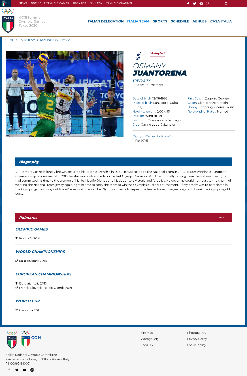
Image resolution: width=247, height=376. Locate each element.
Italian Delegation (105, 21)
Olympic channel (119, 3)
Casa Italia (221, 21)
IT (242, 3)
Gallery (96, 3)
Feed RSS (148, 345)
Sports (160, 21)
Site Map (147, 333)
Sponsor (79, 3)
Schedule (180, 21)
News (23, 3)
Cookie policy (196, 345)
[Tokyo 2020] (28, 21)
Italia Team (138, 21)
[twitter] (194, 3)
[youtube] (201, 3)
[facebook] (188, 3)
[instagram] (207, 3)
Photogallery (196, 333)
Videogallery (150, 339)
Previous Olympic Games (50, 3)
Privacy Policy (197, 339)
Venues (200, 21)
